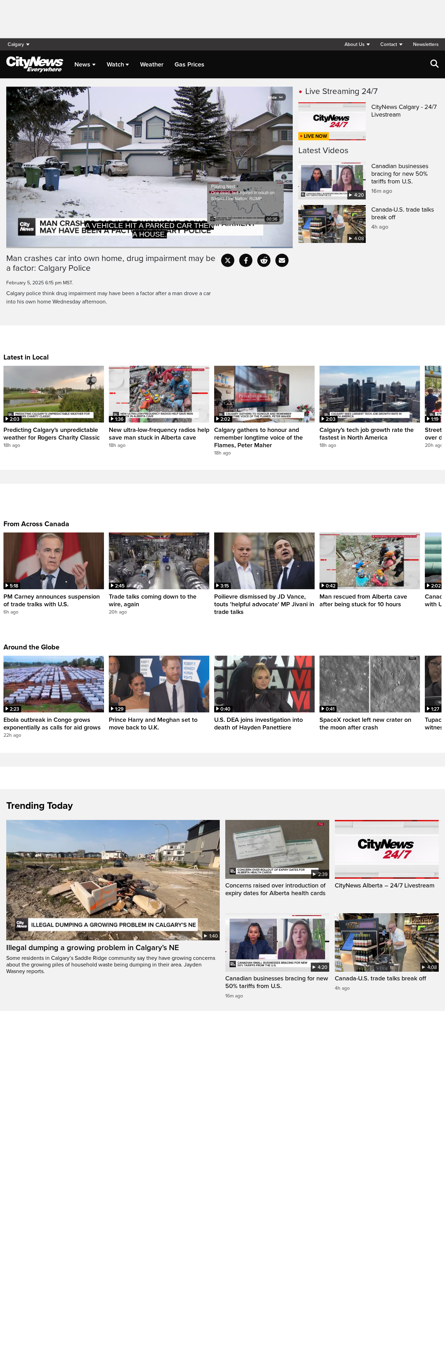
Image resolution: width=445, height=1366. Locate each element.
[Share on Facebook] (245, 260)
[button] (357, 44)
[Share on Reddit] (263, 260)
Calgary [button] (16, 44)
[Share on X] (227, 260)
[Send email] (282, 260)
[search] (434, 64)
